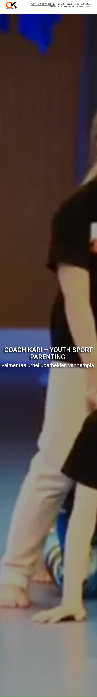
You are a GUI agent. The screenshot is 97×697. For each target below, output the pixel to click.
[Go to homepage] (11, 5)
